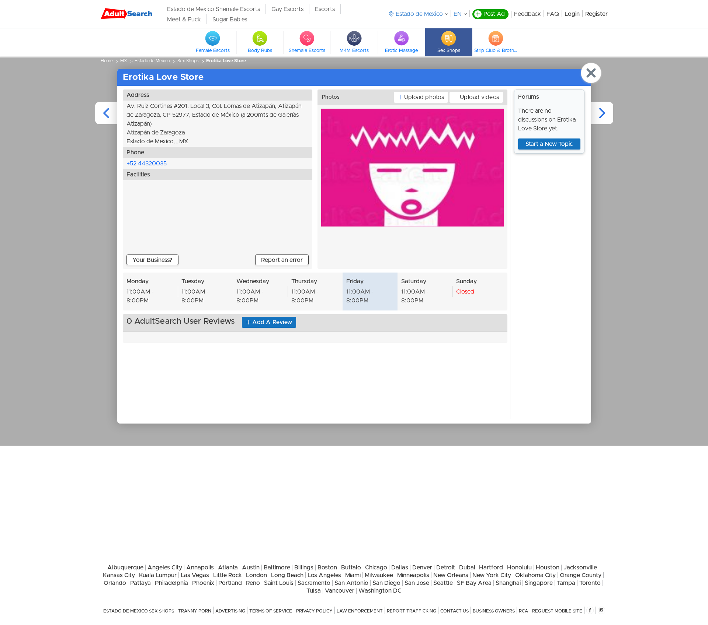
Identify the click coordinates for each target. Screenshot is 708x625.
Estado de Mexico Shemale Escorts (213, 9)
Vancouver (339, 591)
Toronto (590, 583)
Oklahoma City (535, 575)
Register (596, 14)
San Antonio (351, 583)
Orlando (115, 583)
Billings (303, 567)
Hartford (491, 567)
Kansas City (119, 575)
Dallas (399, 567)
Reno (253, 583)
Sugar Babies (229, 19)
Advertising (230, 611)
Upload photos (424, 97)
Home (107, 61)
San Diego (386, 583)
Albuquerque (125, 567)
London (256, 575)
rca (523, 611)
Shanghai (508, 583)
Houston (547, 567)
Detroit (445, 567)
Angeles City (165, 567)
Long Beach (287, 575)
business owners (494, 611)
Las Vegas (195, 575)
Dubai (467, 567)
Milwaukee (379, 575)
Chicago (376, 567)
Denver (422, 567)
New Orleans (450, 575)
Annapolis (200, 567)
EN (458, 14)
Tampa (566, 583)
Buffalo (351, 567)
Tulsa (313, 591)
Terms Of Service (270, 611)
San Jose (417, 583)
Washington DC (380, 591)
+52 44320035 (146, 163)
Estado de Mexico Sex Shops (138, 611)
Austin (251, 567)
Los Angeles (324, 575)
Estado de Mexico (152, 61)
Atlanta (228, 567)
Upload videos (479, 97)
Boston (327, 567)
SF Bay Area (474, 583)
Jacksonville (580, 567)
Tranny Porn (194, 611)
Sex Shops (188, 61)
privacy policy (314, 611)
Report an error (282, 260)
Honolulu (519, 567)
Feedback (527, 14)
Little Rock (227, 575)
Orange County (580, 575)
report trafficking (411, 611)
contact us (454, 611)
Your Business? (152, 260)
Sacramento (314, 583)
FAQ (552, 14)
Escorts (325, 9)
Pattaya (140, 583)
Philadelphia (171, 583)
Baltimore (277, 567)
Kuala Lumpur (158, 575)
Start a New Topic (549, 144)
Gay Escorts (287, 9)
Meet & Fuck (184, 19)
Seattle (443, 583)
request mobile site (557, 611)
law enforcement (360, 611)
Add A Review (272, 322)
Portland (230, 583)
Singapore (539, 583)
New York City (491, 575)
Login (572, 14)
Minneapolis (413, 575)
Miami (353, 575)
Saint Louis (279, 583)
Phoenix (203, 583)
